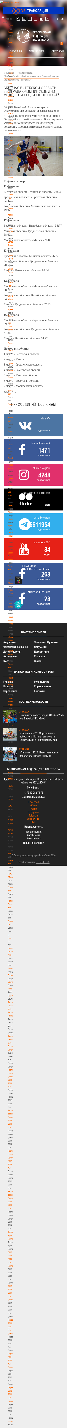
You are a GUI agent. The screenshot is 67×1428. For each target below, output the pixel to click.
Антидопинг (58, 50)
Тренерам (12, 309)
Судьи (10, 478)
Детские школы (12, 651)
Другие (10, 995)
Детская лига (36, 50)
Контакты (11, 113)
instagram (47, 19)
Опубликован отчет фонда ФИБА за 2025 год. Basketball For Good (42, 716)
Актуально (16, 50)
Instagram (33, 812)
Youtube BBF (33, 818)
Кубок (10, 526)
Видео (38, 661)
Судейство (12, 458)
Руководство (41, 681)
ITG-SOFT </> (43, 861)
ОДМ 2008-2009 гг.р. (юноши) (11, 1293)
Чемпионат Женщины (15, 646)
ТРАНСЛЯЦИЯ (33, 11)
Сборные (11, 512)
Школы (10, 363)
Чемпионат (12, 519)
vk (24, 19)
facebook (30, 19)
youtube (41, 19)
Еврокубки (12, 553)
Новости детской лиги (11, 951)
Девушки (11, 975)
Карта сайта (10, 691)
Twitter (33, 808)
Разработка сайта (26, 861)
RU (57, 19)
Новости (11, 485)
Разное (11, 559)
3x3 (9, 853)
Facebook (33, 802)
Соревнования (42, 686)
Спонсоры (40, 656)
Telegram (33, 815)
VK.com (33, 805)
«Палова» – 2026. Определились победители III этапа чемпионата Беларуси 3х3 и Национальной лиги (39, 736)
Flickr (33, 822)
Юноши (11, 968)
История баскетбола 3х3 (12, 904)
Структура (12, 66)
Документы (12, 134)
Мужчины (12, 725)
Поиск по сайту (18, 19)
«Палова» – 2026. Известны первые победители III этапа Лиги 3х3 (39, 754)
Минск (10, 370)
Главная (11, 25)
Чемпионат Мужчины (46, 642)
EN (62, 19)
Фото (10, 989)
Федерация (12, 505)
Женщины (12, 772)
